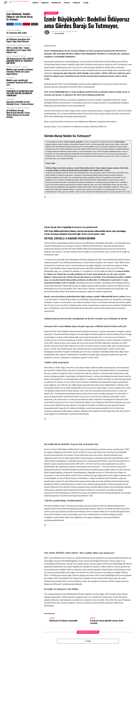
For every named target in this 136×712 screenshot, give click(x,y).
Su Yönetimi (27, 45)
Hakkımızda (45, 2)
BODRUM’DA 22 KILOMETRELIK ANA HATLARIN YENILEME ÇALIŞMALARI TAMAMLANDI (19, 93)
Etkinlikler (76, 2)
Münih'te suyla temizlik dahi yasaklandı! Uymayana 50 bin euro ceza (19, 82)
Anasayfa (35, 2)
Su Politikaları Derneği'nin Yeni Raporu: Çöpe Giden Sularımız (18, 40)
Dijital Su (9, 30)
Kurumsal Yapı (56, 2)
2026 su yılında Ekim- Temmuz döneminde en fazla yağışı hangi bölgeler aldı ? (18, 50)
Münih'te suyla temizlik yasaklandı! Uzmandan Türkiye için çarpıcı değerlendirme (19, 71)
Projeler (67, 2)
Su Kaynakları (19, 36)
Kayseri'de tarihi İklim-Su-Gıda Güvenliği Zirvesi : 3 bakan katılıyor (20, 103)
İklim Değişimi (10, 45)
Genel (8, 56)
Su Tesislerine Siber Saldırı (16, 33)
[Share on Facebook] (10, 24)
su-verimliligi (28, 36)
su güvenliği (10, 11)
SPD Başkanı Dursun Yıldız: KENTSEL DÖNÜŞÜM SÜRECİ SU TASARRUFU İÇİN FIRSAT (20, 61)
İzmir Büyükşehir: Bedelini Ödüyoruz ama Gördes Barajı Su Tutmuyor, (19, 17)
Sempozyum (10, 108)
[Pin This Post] (26, 24)
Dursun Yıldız (59, 33)
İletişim (85, 2)
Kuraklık (9, 67)
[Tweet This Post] (18, 24)
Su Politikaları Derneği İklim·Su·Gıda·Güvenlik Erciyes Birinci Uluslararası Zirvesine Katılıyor (18, 113)
